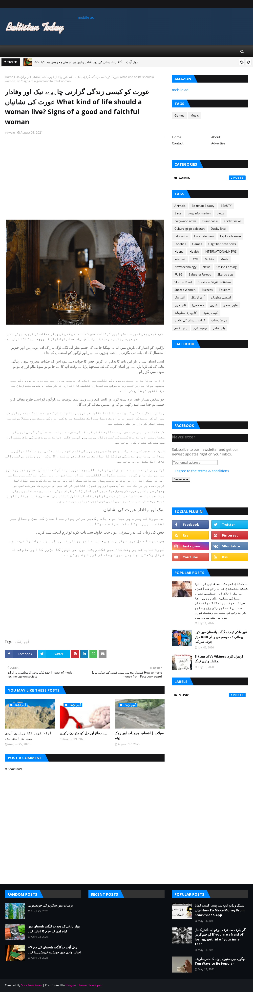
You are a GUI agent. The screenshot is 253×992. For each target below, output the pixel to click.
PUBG (178, 274)
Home (9, 77)
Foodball (180, 244)
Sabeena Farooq (200, 274)
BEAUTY (226, 206)
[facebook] (190, 524)
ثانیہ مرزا (180, 305)
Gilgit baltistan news (222, 244)
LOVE (195, 259)
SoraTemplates (31, 985)
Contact (178, 143)
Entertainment (204, 236)
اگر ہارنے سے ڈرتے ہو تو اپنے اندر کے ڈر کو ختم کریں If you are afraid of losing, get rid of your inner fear (221, 936)
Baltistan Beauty (203, 206)
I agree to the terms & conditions (202, 471)
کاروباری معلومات (185, 313)
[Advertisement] (85, 176)
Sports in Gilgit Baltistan (214, 282)
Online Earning (226, 267)
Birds (178, 213)
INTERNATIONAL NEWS (221, 251)
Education (181, 236)
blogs (220, 213)
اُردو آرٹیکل (22, 77)
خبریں (213, 305)
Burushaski (210, 221)
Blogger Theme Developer (83, 985)
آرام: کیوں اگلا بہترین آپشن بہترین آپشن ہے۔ (28, 735)
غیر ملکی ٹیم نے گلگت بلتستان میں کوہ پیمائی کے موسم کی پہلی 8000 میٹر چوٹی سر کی (221, 637)
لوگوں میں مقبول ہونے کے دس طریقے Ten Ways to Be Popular (220, 961)
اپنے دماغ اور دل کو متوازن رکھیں (83, 733)
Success (207, 290)
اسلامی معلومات (221, 297)
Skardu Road (183, 282)
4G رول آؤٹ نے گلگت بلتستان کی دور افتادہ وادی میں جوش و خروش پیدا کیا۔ (86, 62)
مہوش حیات (219, 320)
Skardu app (225, 274)
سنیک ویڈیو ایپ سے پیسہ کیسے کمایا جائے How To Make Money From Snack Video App (220, 910)
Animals (180, 206)
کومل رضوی (210, 313)
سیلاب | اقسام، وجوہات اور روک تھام (139, 735)
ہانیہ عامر (180, 328)
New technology (185, 267)
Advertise (218, 143)
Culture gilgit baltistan (189, 228)
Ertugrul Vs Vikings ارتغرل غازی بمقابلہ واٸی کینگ (219, 658)
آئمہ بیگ (179, 297)
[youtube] (190, 557)
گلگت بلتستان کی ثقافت (189, 320)
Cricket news (232, 221)
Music (194, 115)
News (206, 267)
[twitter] (229, 524)
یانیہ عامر (219, 328)
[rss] (190, 535)
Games (179, 115)
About (215, 137)
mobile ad (86, 17)
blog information (199, 213)
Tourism (224, 290)
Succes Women (184, 290)
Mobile (209, 259)
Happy (178, 251)
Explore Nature (230, 236)
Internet (179, 259)
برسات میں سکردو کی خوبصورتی (50, 905)
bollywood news (185, 221)
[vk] (229, 546)
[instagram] (190, 546)
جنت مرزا (198, 305)
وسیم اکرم (200, 328)
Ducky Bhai (218, 228)
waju (11, 132)
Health (194, 251)
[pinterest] (229, 535)
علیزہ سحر (231, 305)
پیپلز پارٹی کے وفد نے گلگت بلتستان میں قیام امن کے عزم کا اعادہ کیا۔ (54, 928)
